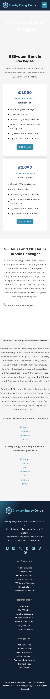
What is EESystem (24, 614)
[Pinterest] (25, 552)
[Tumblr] (26, 548)
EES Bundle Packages (24, 583)
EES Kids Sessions (24, 575)
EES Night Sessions (24, 579)
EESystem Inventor (24, 629)
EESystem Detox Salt (24, 590)
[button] (25, 147)
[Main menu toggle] (45, 5)
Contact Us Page (24, 648)
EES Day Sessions (24, 571)
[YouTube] (13, 548)
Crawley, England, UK (24, 656)
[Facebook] (7, 548)
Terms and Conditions (24, 660)
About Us (24, 606)
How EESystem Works (24, 618)
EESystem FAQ (24, 625)
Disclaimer (24, 667)
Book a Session (24, 645)
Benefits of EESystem (24, 621)
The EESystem (24, 587)
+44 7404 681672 (24, 652)
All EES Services (24, 568)
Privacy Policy (24, 664)
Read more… (35, 540)
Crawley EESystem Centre (15, 521)
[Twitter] (20, 548)
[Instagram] (33, 548)
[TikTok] (39, 548)
